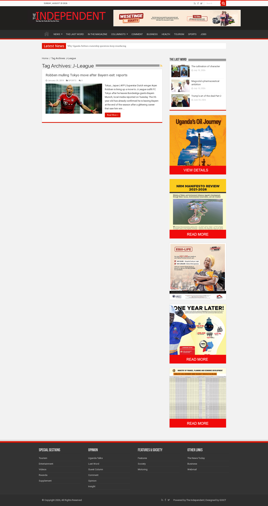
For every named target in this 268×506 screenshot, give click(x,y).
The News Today (196, 458)
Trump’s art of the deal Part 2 (206, 96)
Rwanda (43, 475)
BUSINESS (152, 34)
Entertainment (46, 463)
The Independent (195, 500)
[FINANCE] (198, 397)
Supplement (45, 480)
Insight (91, 486)
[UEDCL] (198, 333)
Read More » (112, 115)
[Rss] (194, 3)
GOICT (223, 500)
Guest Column (95, 469)
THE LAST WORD (75, 34)
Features (142, 458)
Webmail (192, 469)
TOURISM (179, 34)
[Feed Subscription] (161, 65)
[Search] (223, 3)
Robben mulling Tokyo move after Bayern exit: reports (86, 75)
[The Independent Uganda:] (68, 16)
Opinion (92, 480)
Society (142, 463)
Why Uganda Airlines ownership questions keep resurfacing (96, 46)
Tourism (43, 458)
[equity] (198, 271)
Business (192, 463)
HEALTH (166, 34)
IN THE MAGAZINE (97, 34)
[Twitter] (201, 3)
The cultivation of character (205, 66)
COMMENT (137, 34)
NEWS (57, 34)
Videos (42, 469)
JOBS (203, 34)
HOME (46, 34)
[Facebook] (198, 3)
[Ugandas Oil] (198, 144)
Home (45, 58)
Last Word (93, 463)
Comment (93, 475)
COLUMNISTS (118, 34)
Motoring (142, 469)
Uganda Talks (95, 458)
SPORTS (192, 34)
